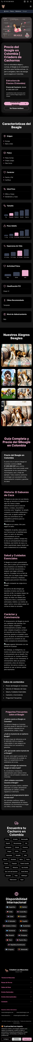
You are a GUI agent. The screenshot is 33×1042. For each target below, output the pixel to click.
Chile (9, 912)
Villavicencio (13, 879)
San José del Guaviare (11, 871)
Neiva (21, 859)
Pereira (6, 863)
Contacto (4, 1001)
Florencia (25, 847)
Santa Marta (24, 871)
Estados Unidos (9, 926)
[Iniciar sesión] (31, 1)
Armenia (15, 839)
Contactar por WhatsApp (15, 103)
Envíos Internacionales (8, 997)
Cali (26, 843)
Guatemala (25, 926)
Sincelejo (8, 875)
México (23, 930)
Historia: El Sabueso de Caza (16, 689)
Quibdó (7, 867)
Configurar (6, 1039)
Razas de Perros (6, 982)
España (23, 921)
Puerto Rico (21, 940)
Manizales (9, 855)
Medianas (18, 11)
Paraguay (22, 935)
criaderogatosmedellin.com (20, 1015)
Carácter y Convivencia (14, 695)
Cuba (10, 916)
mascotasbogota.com (7, 1012)
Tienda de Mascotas (8, 978)
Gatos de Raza (6, 987)
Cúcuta (17, 847)
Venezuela (22, 949)
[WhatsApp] (28, 1)
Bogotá (8, 843)
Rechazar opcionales (16, 1039)
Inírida (16, 851)
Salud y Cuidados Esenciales (16, 692)
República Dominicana (16, 945)
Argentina (11, 907)
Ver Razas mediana (16, 108)
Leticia (24, 851)
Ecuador (22, 916)
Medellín (18, 855)
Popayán (14, 863)
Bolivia (23, 907)
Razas (12, 11)
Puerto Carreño (24, 863)
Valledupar (24, 875)
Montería (13, 859)
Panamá (10, 935)
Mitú (25, 855)
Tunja (16, 875)
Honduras (10, 930)
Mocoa (5, 859)
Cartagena (8, 847)
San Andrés (25, 867)
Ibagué (9, 851)
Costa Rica (21, 912)
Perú (9, 940)
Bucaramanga (17, 843)
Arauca (7, 839)
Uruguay (10, 949)
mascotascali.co (5, 1015)
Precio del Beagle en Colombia (17, 686)
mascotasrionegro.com (22, 1012)
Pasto (28, 859)
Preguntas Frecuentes (14, 698)
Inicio (7, 11)
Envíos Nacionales (7, 992)
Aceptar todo (27, 1039)
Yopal (21, 879)
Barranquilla (24, 839)
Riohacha (15, 867)
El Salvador (10, 921)
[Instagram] (25, 1)
